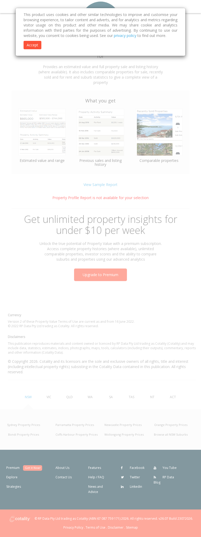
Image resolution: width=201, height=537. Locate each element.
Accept (32, 44)
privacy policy (125, 35)
